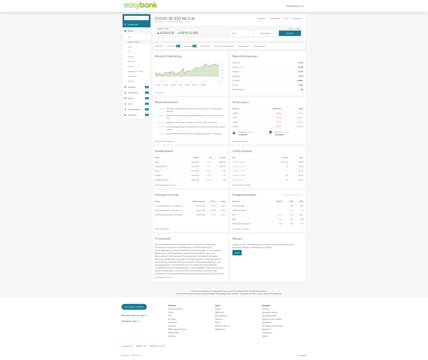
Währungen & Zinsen (135, 71)
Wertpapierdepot (269, 315)
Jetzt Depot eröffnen (134, 306)
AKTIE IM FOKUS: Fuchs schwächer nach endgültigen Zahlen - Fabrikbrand (194, 134)
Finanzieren (267, 332)
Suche (218, 308)
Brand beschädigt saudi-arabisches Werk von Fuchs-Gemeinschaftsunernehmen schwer (196, 128)
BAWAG (139, 346)
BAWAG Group (155, 346)
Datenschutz (136, 355)
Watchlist (261, 18)
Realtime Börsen (222, 325)
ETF (129, 52)
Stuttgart (158, 175)
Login (237, 252)
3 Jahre (187, 85)
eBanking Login (129, 321)
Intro (129, 37)
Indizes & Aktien (134, 42)
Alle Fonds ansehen (162, 229)
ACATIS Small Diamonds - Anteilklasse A (169, 215)
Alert (287, 18)
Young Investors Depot (272, 319)
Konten (265, 308)
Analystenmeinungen (240, 141)
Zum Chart (159, 92)
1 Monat (165, 85)
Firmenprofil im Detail (240, 229)
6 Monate (173, 85)
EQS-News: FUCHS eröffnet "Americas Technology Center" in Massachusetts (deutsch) (195, 110)
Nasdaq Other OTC (162, 180)
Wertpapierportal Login (133, 315)
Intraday (158, 85)
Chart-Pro (171, 46)
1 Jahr (180, 85)
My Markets (220, 329)
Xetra (157, 162)
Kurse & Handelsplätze (224, 46)
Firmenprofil (243, 46)
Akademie (266, 329)
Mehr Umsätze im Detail (241, 185)
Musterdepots (221, 315)
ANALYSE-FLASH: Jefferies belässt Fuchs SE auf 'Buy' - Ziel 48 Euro (192, 122)
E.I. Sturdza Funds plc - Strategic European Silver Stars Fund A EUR (169, 206)
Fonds (130, 47)
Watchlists (219, 312)
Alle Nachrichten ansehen (164, 141)
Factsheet (297, 18)
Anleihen (131, 66)
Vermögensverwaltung (272, 325)
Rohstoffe (131, 61)
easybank (125, 346)
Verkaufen (265, 33)
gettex (157, 171)
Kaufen (289, 33)
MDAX (301, 109)
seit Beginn (203, 85)
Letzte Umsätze (259, 46)
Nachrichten (132, 76)
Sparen (265, 336)
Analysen (131, 81)
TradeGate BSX (160, 166)
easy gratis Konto (269, 312)
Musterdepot (275, 18)
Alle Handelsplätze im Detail (165, 185)
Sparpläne (266, 322)
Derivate (131, 56)
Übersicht (159, 46)
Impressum (125, 355)
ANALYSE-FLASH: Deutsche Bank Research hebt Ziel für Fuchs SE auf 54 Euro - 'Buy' (196, 116)
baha (261, 294)
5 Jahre (194, 85)
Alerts (218, 322)
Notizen (218, 319)
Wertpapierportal (294, 6)
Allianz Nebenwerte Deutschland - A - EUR (169, 210)
